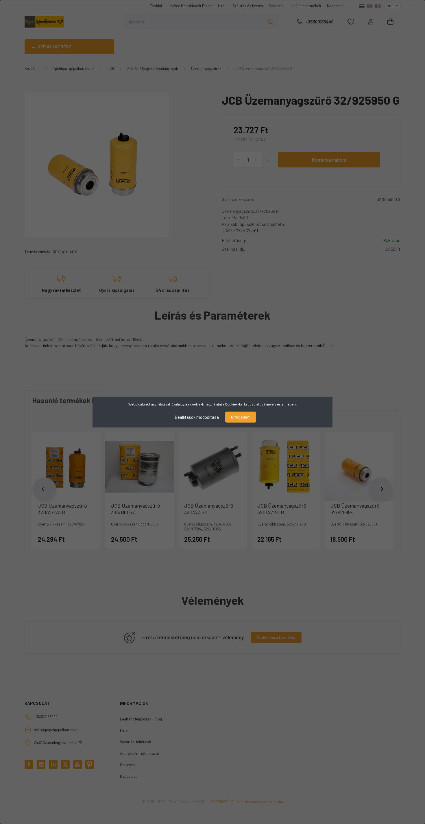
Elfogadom (240, 417)
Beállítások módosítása (197, 416)
